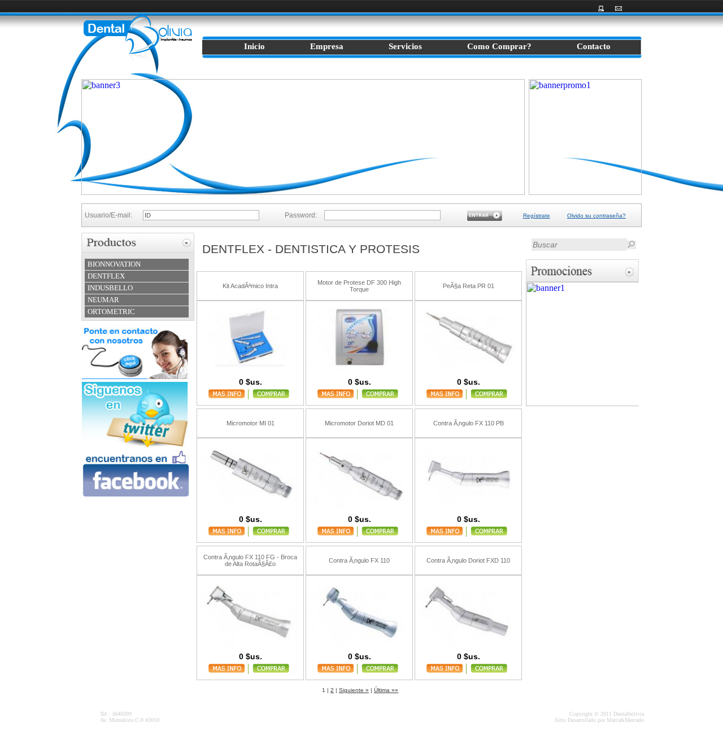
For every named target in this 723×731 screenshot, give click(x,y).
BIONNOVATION (114, 264)
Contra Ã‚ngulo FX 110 (359, 560)
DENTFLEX (106, 276)
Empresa (326, 46)
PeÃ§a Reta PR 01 (468, 285)
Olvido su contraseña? (596, 215)
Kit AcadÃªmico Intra (250, 285)
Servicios (405, 46)
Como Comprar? (499, 46)
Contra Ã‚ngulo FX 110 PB (468, 423)
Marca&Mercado (625, 720)
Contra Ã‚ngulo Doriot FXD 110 (468, 560)
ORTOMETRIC (111, 311)
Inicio (254, 46)
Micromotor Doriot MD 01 (359, 423)
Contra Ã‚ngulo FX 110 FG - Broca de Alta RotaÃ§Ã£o (250, 560)
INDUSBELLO (110, 288)
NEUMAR (103, 299)
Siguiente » (354, 690)
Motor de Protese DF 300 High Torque (359, 286)
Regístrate (536, 215)
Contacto (594, 46)
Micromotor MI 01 (251, 423)
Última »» (386, 690)
